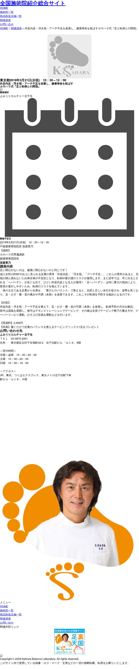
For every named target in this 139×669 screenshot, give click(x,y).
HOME (4, 8)
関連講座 (5, 20)
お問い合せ (7, 24)
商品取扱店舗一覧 (11, 16)
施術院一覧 (7, 12)
